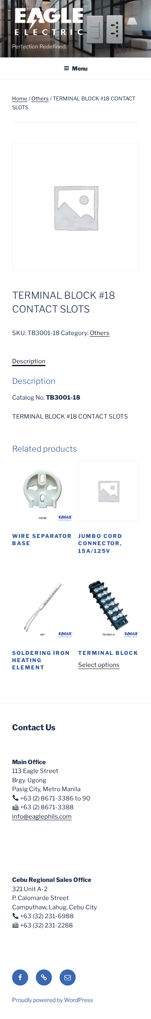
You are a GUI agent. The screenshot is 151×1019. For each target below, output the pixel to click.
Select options (99, 665)
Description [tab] (29, 361)
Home (19, 98)
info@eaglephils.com (42, 816)
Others (40, 98)
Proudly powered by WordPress (52, 999)
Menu (79, 68)
